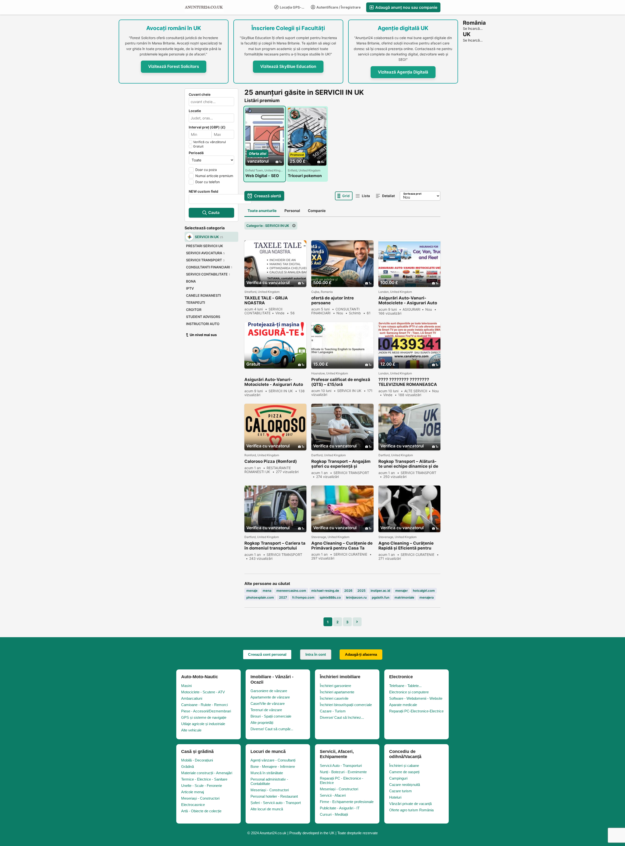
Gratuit (198, 146)
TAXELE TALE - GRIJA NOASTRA (266, 300)
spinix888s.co (330, 597)
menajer (401, 590)
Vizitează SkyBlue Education (288, 66)
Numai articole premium (214, 176)
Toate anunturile (262, 210)
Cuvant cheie (199, 94)
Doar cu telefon (207, 182)
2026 (348, 590)
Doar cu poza (206, 170)
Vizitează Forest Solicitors (173, 66)
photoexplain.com (260, 597)
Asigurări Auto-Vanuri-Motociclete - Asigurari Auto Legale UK (273, 382)
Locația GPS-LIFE (293, 7)
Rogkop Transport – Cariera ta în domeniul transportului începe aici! (274, 546)
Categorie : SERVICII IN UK (267, 225)
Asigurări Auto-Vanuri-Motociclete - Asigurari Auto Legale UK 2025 (407, 301)
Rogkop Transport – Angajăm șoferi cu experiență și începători (341, 464)
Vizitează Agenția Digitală (403, 72)
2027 (283, 597)
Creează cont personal (267, 654)
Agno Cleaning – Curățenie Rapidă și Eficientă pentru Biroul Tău (406, 546)
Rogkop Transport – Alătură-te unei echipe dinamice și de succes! (408, 464)
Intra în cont (315, 654)
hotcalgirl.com (424, 590)
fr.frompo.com (303, 597)
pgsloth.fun (380, 597)
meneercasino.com (291, 590)
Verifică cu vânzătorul (209, 142)
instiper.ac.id (380, 590)
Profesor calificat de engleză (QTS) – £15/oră (340, 382)
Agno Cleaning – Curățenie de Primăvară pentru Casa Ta (342, 545)
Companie (317, 210)
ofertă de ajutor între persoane (332, 300)
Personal (292, 210)
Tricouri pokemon (305, 175)
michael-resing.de (325, 590)
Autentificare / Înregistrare (338, 7)
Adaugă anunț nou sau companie (405, 7)
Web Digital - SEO (262, 175)
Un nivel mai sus (203, 335)
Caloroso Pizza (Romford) (270, 461)
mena (267, 590)
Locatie (195, 111)
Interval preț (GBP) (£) (207, 127)
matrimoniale (404, 597)
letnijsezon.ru (356, 597)
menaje (252, 590)
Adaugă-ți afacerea (361, 654)
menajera (426, 597)
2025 (361, 590)
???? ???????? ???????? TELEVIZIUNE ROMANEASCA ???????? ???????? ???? (407, 382)
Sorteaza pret (412, 193)
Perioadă (196, 153)
